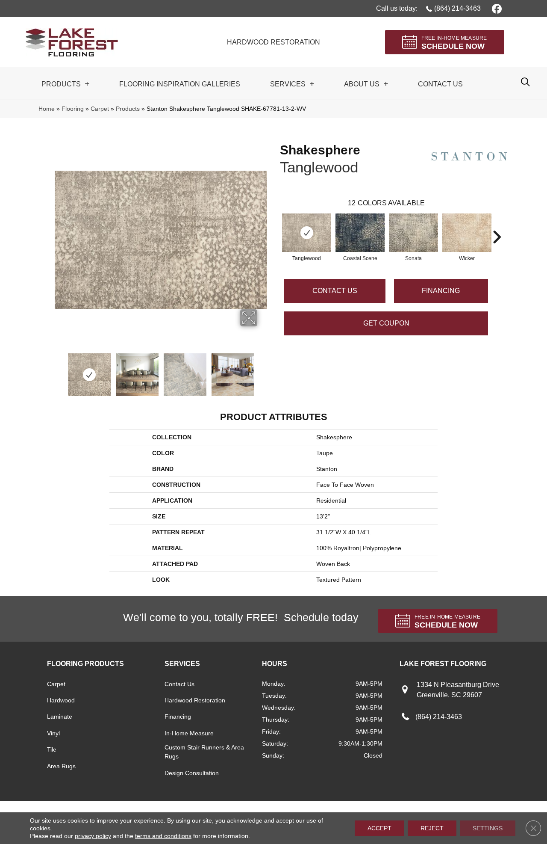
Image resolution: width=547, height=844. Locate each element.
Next (263, 370)
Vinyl (53, 733)
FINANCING (441, 290)
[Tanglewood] (306, 232)
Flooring (73, 109)
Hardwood (61, 700)
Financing (178, 716)
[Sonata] (413, 232)
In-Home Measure (189, 733)
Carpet (100, 109)
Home (46, 109)
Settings (488, 828)
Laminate (59, 716)
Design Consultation (192, 773)
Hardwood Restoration (195, 700)
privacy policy (93, 835)
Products (128, 109)
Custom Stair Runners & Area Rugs (204, 752)
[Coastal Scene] (360, 232)
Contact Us (334, 290)
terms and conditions (163, 835)
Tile (51, 749)
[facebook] (495, 8)
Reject (432, 828)
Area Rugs (61, 766)
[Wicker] (467, 232)
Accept (379, 828)
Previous (59, 370)
